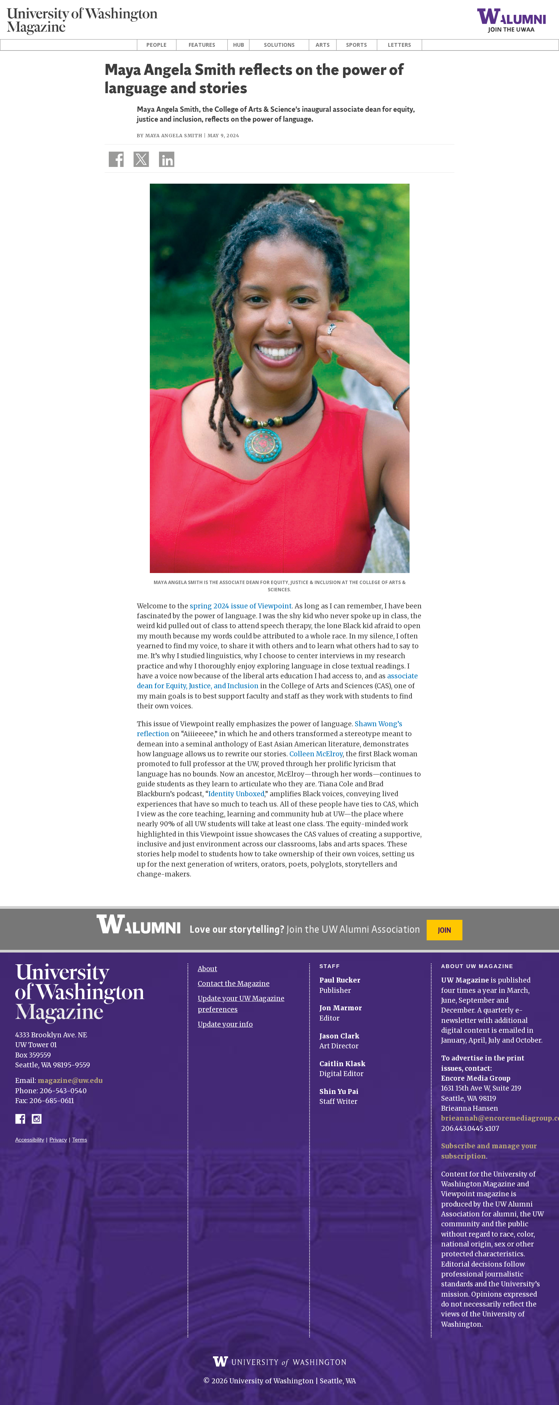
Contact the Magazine (234, 984)
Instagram (39, 1118)
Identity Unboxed (236, 794)
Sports (356, 44)
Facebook (23, 1118)
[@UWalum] (140, 161)
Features (202, 44)
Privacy (58, 1140)
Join (444, 930)
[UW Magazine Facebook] (114, 161)
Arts (323, 44)
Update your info (225, 1024)
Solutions (279, 44)
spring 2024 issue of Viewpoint (241, 606)
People (156, 44)
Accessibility (29, 1140)
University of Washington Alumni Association (138, 923)
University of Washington (279, 1361)
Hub (238, 44)
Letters (399, 44)
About (207, 969)
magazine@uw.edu (70, 1080)
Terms (79, 1140)
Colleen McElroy (316, 754)
